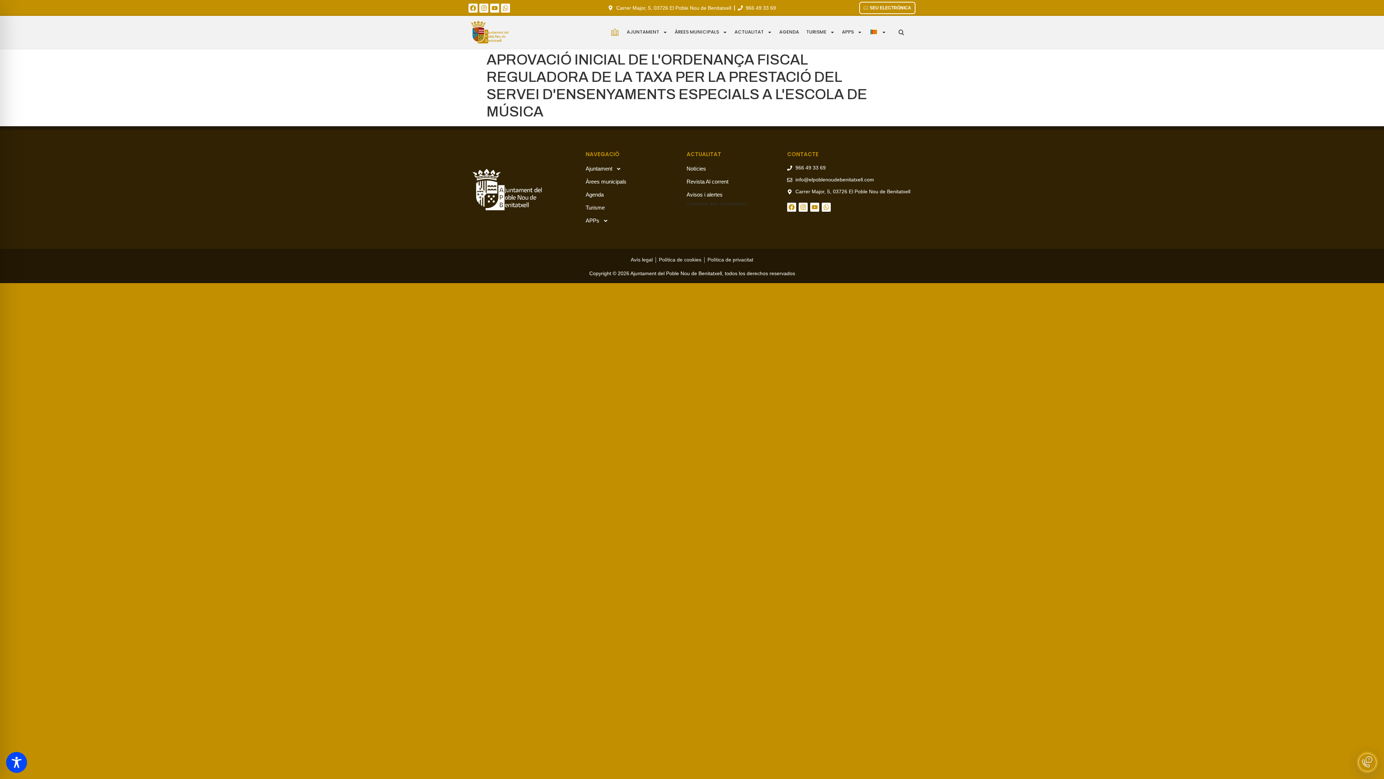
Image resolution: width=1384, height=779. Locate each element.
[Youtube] (494, 8)
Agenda (789, 31)
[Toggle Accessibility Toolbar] (16, 762)
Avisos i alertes (705, 195)
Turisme (816, 31)
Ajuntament (643, 31)
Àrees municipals (697, 31)
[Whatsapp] (505, 8)
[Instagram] (483, 8)
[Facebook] (473, 8)
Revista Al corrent (707, 182)
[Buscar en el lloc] (901, 32)
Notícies (696, 169)
